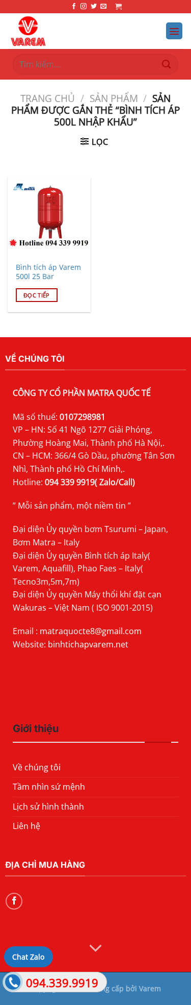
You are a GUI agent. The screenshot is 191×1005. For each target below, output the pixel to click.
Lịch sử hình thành (48, 806)
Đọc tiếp (36, 295)
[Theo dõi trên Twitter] (94, 6)
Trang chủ (47, 98)
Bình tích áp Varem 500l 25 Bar (48, 272)
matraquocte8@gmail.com (91, 631)
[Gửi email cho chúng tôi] (103, 6)
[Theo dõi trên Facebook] (74, 6)
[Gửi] (166, 64)
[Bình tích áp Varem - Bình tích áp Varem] (72, 31)
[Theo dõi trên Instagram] (83, 6)
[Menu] (174, 30)
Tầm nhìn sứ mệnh (49, 786)
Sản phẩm (114, 98)
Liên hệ (26, 826)
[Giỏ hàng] (118, 6)
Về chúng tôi (37, 767)
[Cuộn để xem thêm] (95, 949)
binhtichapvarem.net (88, 644)
